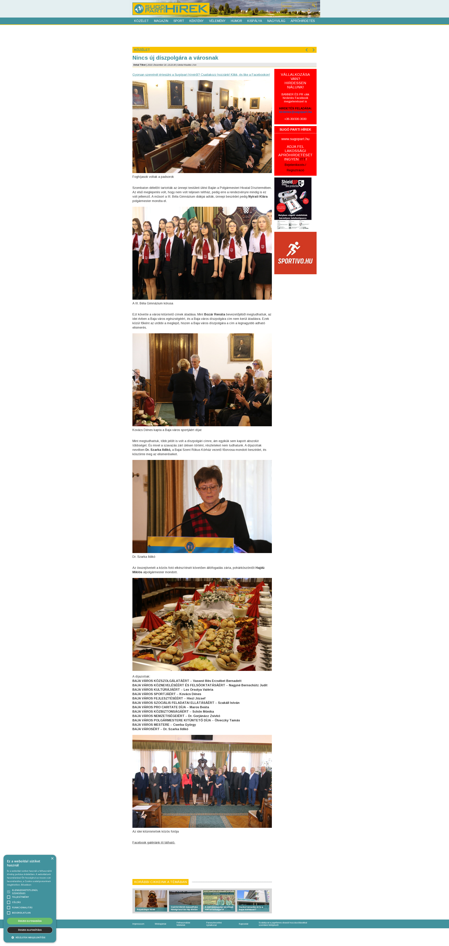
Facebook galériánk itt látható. (153, 842)
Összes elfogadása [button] (30, 921)
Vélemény (217, 21)
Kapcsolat (243, 924)
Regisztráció (295, 170)
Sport (178, 21)
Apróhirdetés (303, 21)
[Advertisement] (224, 35)
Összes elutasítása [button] (30, 929)
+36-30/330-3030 (295, 119)
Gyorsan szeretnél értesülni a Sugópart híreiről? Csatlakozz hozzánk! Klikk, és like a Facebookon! (201, 74)
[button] (30, 937)
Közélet (141, 21)
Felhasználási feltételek (183, 923)
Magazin (161, 21)
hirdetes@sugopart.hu (295, 112)
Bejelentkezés (294, 165)
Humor (236, 21)
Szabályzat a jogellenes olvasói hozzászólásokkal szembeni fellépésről (283, 923)
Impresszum (138, 924)
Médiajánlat (160, 924)
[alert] (30, 898)
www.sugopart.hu (295, 139)
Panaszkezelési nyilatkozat (214, 923)
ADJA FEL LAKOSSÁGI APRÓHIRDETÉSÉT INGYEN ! (295, 152)
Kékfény (196, 21)
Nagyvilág (276, 21)
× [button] (52, 858)
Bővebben (26, 884)
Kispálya (254, 21)
